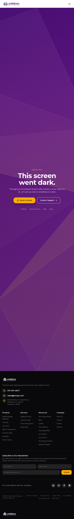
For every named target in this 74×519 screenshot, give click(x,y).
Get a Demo (43, 437)
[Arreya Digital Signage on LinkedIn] (53, 485)
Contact (59, 420)
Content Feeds (7, 433)
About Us (60, 416)
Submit (66, 472)
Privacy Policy (45, 496)
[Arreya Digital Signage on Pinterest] (69, 485)
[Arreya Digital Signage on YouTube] (59, 485)
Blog (44, 209)
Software (24, 209)
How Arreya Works (45, 416)
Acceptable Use (44, 498)
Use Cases (5, 426)
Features (5, 422)
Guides (41, 423)
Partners (59, 427)
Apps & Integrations (9, 429)
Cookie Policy (56, 496)
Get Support (43, 434)
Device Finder (7, 440)
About (51, 209)
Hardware (5, 436)
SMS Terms (55, 498)
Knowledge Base (44, 430)
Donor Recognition (26, 423)
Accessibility (67, 496)
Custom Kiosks (25, 420)
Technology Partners (46, 441)
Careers (59, 423)
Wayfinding (24, 427)
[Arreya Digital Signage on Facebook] (64, 485)
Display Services (35, 209)
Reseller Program (44, 444)
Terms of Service (32, 496)
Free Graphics (43, 427)
